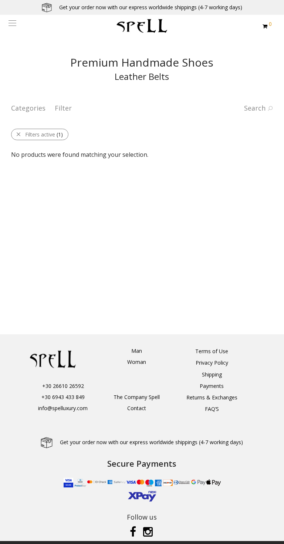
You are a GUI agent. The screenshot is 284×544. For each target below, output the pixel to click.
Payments (212, 385)
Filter (63, 108)
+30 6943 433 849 (63, 397)
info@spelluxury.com (63, 408)
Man (136, 350)
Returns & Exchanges (211, 397)
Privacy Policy (212, 362)
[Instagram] (148, 531)
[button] (9, 534)
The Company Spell (137, 397)
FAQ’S (212, 408)
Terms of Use (211, 351)
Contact (136, 408)
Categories (28, 108)
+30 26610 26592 (63, 385)
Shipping (212, 374)
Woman (136, 361)
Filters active (44, 134)
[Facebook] (133, 531)
